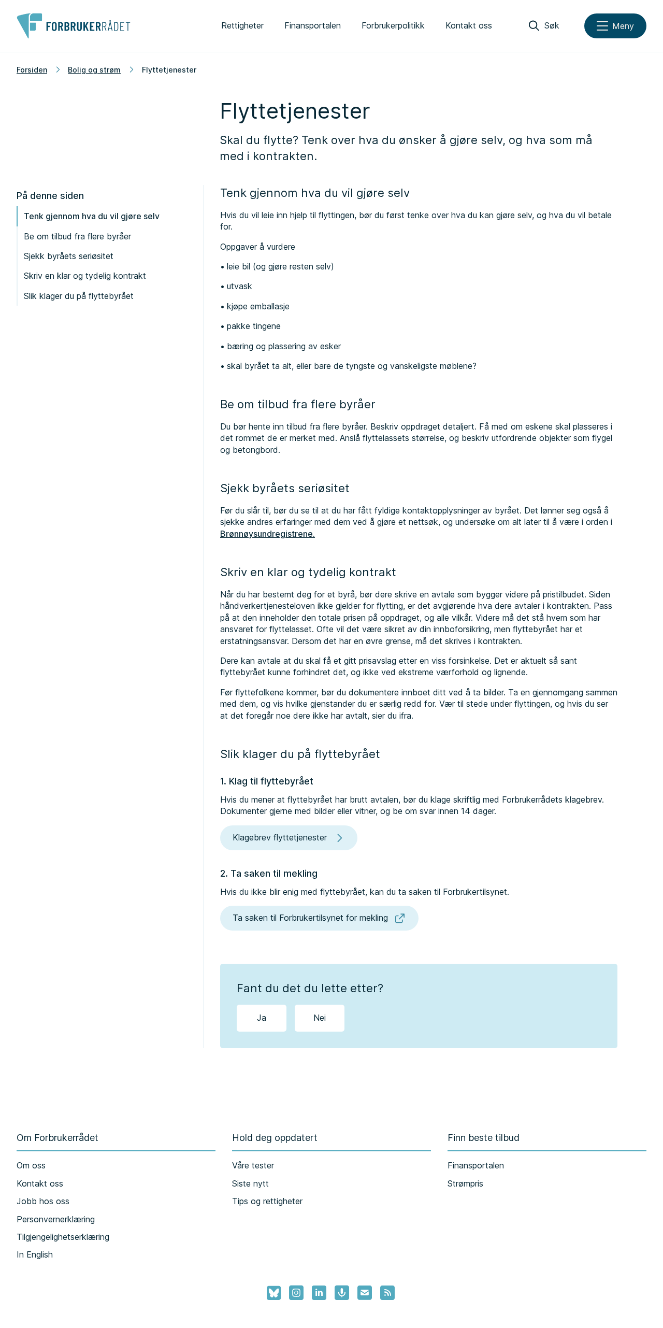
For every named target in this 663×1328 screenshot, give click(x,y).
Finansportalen (312, 25)
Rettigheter (242, 25)
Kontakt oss (468, 25)
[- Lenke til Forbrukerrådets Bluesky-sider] (271, 1293)
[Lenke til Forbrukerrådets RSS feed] (387, 1293)
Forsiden (32, 69)
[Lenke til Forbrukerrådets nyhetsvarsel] (364, 1293)
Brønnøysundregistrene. (267, 534)
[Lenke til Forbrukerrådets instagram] (296, 1293)
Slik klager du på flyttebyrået (79, 296)
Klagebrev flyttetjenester (280, 837)
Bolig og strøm (94, 69)
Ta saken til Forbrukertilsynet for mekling (310, 917)
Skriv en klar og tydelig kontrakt (85, 275)
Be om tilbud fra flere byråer (77, 236)
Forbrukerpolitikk (393, 25)
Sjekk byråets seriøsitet (68, 256)
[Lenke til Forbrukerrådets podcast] (342, 1293)
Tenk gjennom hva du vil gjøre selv (92, 216)
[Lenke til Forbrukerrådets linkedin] (319, 1293)
